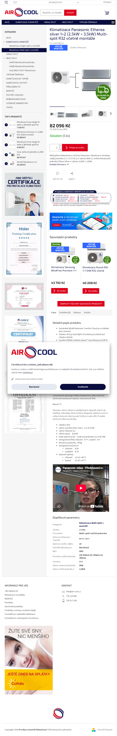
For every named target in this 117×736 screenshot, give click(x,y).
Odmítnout (28, 373)
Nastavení (34, 386)
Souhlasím (83, 386)
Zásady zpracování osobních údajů (29, 379)
